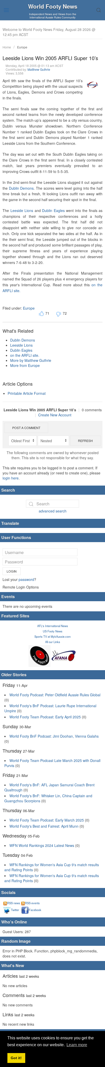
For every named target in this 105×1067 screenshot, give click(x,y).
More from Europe (25, 365)
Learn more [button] (77, 1045)
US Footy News (52, 631)
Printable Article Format (27, 393)
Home (7, 47)
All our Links (52, 642)
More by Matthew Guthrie (30, 360)
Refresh (85, 440)
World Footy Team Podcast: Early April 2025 (45, 716)
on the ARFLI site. (24, 355)
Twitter (15, 910)
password (26, 579)
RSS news (13, 903)
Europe (22, 47)
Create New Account (54, 414)
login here (11, 478)
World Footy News (52, 6)
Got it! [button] (16, 1058)
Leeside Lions (21, 210)
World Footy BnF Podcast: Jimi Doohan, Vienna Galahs (54, 736)
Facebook (35, 910)
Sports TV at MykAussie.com (52, 636)
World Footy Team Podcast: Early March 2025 (46, 820)
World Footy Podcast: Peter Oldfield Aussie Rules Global (54, 694)
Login (12, 571)
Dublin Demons (21, 188)
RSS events (32, 903)
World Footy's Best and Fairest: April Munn (43, 826)
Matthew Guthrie (39, 69)
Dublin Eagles (53, 210)
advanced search (53, 510)
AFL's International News (52, 626)
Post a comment (26, 427)
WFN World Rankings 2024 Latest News (41, 845)
